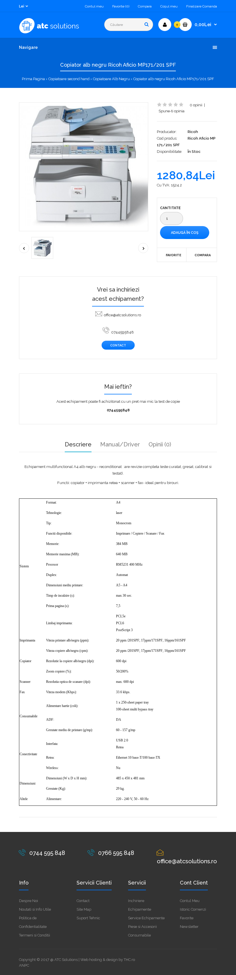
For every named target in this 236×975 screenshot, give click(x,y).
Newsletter (189, 926)
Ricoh (193, 132)
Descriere (78, 444)
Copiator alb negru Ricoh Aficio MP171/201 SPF (173, 79)
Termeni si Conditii (34, 935)
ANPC (24, 965)
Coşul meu (169, 6)
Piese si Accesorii (142, 926)
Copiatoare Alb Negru (111, 79)
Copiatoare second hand (69, 79)
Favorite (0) (120, 6)
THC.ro (129, 959)
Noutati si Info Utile (35, 909)
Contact (118, 345)
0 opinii (196, 105)
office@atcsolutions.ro (122, 315)
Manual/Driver (120, 444)
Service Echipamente (146, 918)
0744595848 (122, 332)
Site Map (84, 909)
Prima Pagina (33, 79)
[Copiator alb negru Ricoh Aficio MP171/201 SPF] (83, 167)
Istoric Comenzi (193, 909)
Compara (145, 6)
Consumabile (139, 935)
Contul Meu (189, 901)
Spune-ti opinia (171, 111)
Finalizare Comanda (201, 6)
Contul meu (94, 6)
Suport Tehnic (88, 918)
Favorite (173, 255)
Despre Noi (28, 901)
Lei (21, 6)
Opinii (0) (160, 444)
